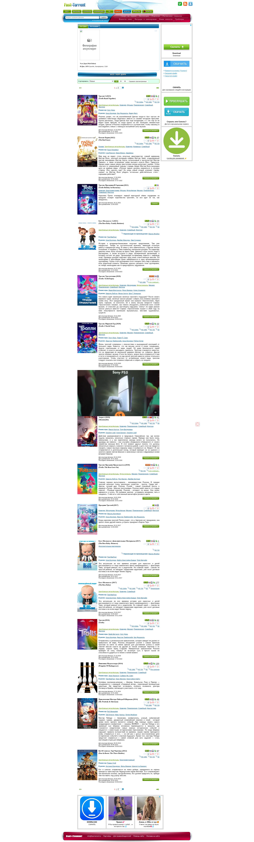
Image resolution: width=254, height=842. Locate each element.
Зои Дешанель (122, 113)
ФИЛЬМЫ (76, 11)
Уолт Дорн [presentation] (83, 26)
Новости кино (125, 19)
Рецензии (156, 16)
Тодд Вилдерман (126, 429)
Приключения (139, 105)
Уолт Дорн (111, 110)
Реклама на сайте (153, 836)
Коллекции (144, 16)
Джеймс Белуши (134, 479)
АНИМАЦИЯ (99, 11)
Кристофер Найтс (133, 679)
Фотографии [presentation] (94, 26)
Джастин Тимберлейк (114, 341)
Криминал (137, 147)
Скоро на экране (129, 16)
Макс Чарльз (120, 715)
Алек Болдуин (111, 240)
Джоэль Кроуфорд (114, 514)
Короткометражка (112, 190)
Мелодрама (131, 285)
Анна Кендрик (111, 113)
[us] (152, 96)
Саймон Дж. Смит (126, 676)
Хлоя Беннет (121, 433)
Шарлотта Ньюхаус (139, 766)
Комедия (123, 105)
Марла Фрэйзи (153, 234)
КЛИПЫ (149, 11)
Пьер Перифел (113, 150)
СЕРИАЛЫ (87, 11)
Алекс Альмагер (139, 290)
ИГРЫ (138, 11)
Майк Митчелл (113, 634)
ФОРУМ (127, 11)
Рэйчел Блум (138, 341)
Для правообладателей (122, 836)
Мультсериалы (142, 285)
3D (158, 227)
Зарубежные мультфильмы (109, 105)
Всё (112, 74)
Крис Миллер (121, 679)
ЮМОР (118, 11)
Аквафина (129, 153)
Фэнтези (102, 107)
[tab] (83, 26)
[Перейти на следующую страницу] (158, 88)
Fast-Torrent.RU (77, 4)
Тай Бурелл (110, 715)
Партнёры (107, 836)
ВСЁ (67, 11)
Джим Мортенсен (114, 290)
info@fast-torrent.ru (94, 836)
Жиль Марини (126, 766)
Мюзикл (140, 190)
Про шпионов (154, 669)
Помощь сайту (138, 836)
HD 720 (157, 102)
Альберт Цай (110, 433)
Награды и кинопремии (146, 19)
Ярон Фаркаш (127, 290)
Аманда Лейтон (111, 293)
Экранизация (155, 588)
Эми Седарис (136, 240)
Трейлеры (179, 19)
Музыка (130, 105)
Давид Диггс (133, 113)
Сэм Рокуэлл (110, 153)
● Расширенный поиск (100, 20)
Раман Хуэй (111, 763)
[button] (116, 81)
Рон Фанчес (122, 479)
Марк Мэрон (120, 153)
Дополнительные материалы (110, 546)
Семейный (149, 105)
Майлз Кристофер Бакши (126, 560)
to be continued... (153, 282)
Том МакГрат (112, 237)
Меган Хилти (123, 293)
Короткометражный (127, 760)
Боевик (101, 147)
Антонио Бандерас (113, 766)
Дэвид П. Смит (122, 338)
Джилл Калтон (113, 429)
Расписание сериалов (172, 16)
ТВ (109, 11)
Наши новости (166, 19)
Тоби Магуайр (142, 560)
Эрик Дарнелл (113, 676)
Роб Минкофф (112, 711)
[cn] (150, 418)
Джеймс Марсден (123, 240)
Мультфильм (131, 190)
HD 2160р (140, 102)
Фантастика (151, 708)
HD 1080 (149, 102)
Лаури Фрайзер (131, 715)
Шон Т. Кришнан (135, 293)
